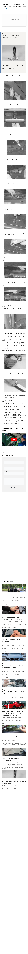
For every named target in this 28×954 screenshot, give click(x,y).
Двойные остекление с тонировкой (10, 759)
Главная (4, 8)
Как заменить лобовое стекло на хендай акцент (14, 782)
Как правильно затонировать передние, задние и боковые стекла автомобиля (12, 665)
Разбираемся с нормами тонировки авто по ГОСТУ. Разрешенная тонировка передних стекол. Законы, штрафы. (14, 697)
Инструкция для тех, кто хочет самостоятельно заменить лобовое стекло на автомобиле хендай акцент (14, 787)
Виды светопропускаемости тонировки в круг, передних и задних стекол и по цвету (13, 713)
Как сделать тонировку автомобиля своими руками (12, 618)
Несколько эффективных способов (11, 640)
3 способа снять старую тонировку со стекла (10, 737)
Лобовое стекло (10, 8)
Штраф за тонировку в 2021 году (13, 595)
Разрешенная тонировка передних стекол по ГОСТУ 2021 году (13, 691)
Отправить (12, 487)
